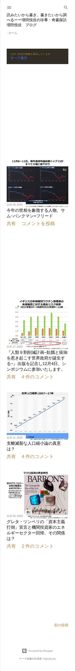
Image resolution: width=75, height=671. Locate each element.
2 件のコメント (38, 546)
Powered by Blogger (41, 650)
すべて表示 (18, 58)
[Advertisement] (37, 111)
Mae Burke (49, 658)
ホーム (13, 33)
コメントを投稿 (38, 223)
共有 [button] (11, 223)
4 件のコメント (38, 376)
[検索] (65, 6)
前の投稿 (61, 625)
